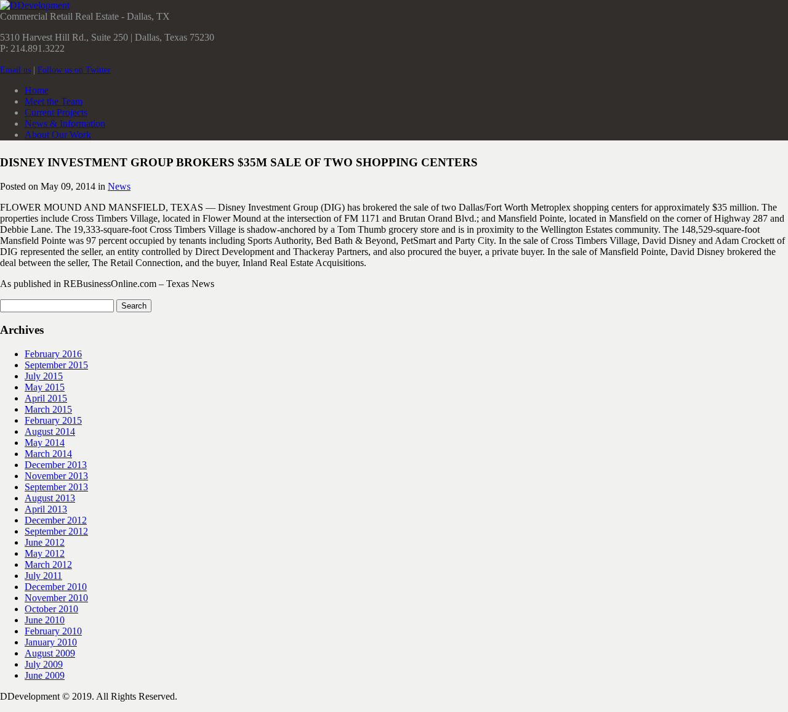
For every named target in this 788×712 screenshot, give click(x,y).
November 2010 (56, 598)
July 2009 (44, 664)
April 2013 (46, 509)
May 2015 (45, 387)
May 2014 (45, 442)
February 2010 (53, 631)
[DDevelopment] (35, 5)
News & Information (65, 123)
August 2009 (50, 653)
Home (37, 90)
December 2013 (56, 464)
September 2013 (56, 487)
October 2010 (51, 609)
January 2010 (51, 642)
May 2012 (45, 553)
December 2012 (56, 520)
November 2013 (56, 476)
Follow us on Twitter (74, 70)
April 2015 (46, 398)
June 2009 (45, 675)
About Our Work (58, 134)
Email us (15, 70)
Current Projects (56, 112)
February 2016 (53, 354)
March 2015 (48, 409)
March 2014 (48, 453)
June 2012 (45, 542)
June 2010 (45, 620)
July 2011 (43, 575)
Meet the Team (53, 101)
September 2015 (56, 365)
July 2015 (44, 376)
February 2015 (53, 420)
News (119, 186)
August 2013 (50, 498)
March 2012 (48, 564)
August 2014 (50, 431)
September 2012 (56, 531)
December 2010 (56, 586)
